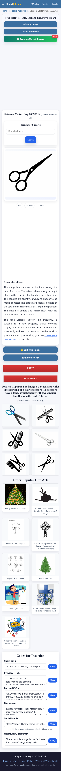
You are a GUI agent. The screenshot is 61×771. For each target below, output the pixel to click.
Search (31, 140)
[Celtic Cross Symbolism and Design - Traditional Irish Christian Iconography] (45, 529)
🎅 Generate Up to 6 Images (37, 38)
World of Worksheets (46, 761)
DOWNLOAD (30, 378)
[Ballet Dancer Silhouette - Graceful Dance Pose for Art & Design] (45, 494)
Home (4, 10)
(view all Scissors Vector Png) (30, 400)
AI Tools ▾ (35, 4)
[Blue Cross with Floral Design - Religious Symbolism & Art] (45, 594)
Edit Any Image (30, 24)
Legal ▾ (55, 4)
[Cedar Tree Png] (45, 564)
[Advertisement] (30, 77)
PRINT (30, 367)
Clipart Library (23, 756)
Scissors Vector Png (19, 10)
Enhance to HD (30, 357)
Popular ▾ (46, 4)
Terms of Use (10, 761)
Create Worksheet (30, 31)
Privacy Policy (26, 761)
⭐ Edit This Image (31, 349)
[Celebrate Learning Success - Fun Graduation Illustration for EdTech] (16, 627)
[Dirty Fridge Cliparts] (16, 594)
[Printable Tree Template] (16, 529)
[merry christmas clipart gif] (16, 494)
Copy (52, 667)
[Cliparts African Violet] (16, 564)
